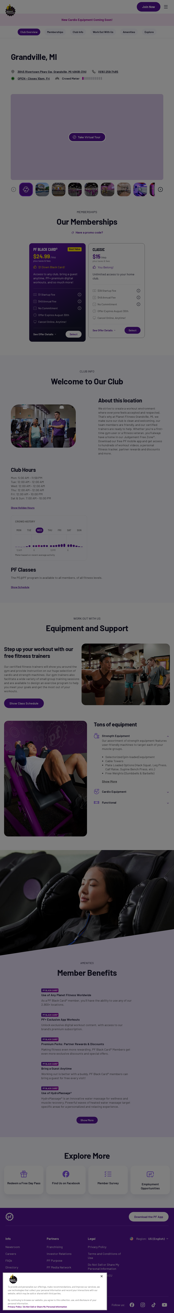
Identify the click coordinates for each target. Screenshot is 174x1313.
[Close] (101, 1276)
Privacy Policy (15, 1306)
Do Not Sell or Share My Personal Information (45, 1306)
